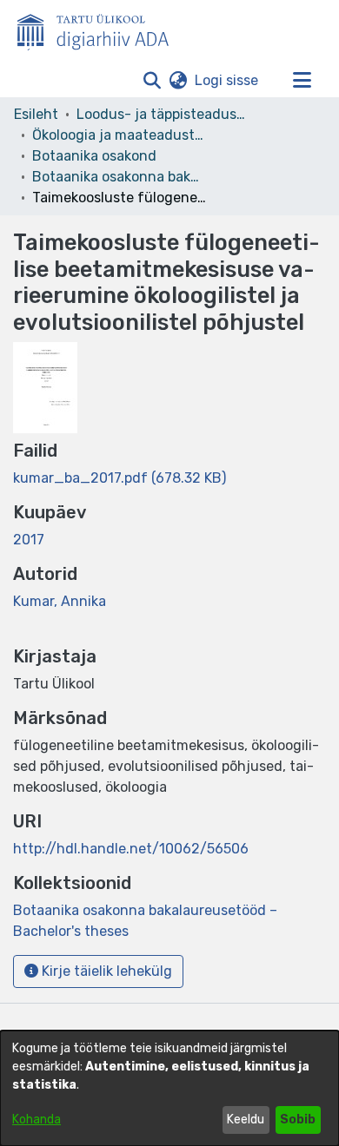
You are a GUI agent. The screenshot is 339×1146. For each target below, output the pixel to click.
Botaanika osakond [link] (94, 156)
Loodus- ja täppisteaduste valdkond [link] (163, 114)
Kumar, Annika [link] (59, 601)
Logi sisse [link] (227, 80)
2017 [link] (28, 539)
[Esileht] (100, 28)
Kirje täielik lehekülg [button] (105, 971)
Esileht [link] (36, 114)
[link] (119, 478)
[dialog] (169, 1088)
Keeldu (245, 1119)
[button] (152, 80)
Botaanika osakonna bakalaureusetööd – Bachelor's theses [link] (119, 176)
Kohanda (36, 1119)
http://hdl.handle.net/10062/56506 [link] (131, 848)
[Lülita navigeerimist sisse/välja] (301, 80)
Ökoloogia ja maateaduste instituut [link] (119, 135)
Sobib (298, 1119)
